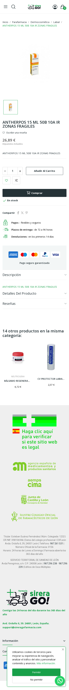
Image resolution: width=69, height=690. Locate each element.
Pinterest (27, 212)
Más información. (46, 663)
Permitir (36, 672)
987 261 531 (56, 543)
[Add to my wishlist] (7, 180)
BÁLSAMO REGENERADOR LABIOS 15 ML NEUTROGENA (18, 380)
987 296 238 (50, 563)
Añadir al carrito (44, 170)
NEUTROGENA (18, 377)
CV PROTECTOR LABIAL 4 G (51, 378)
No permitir (36, 679)
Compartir (18, 212)
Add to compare (16, 180)
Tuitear (22, 212)
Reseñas (9, 303)
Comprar (37, 193)
